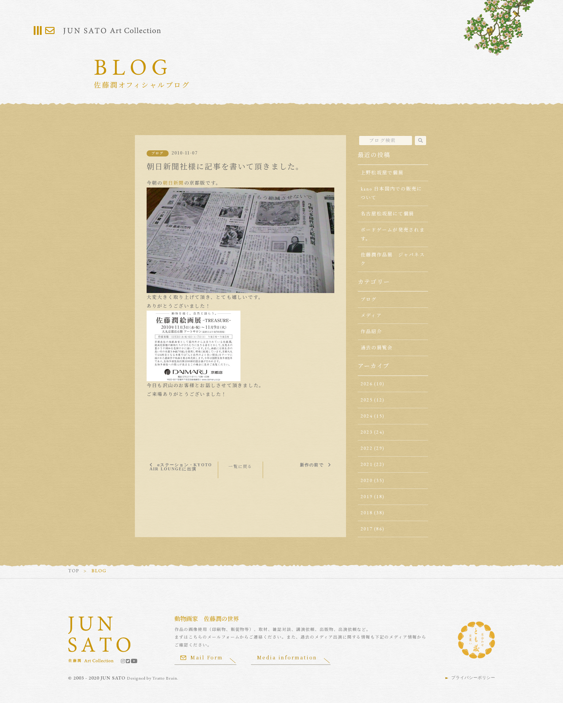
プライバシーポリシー (473, 677)
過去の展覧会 (377, 348)
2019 (367, 496)
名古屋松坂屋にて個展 (387, 214)
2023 (367, 432)
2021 (367, 464)
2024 (367, 416)
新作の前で (312, 465)
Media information (287, 657)
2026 (367, 384)
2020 (367, 480)
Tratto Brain (164, 678)
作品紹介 (371, 331)
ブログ (157, 153)
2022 (367, 448)
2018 (367, 513)
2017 (367, 529)
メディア (371, 315)
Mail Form (206, 657)
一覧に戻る (240, 466)
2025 (367, 400)
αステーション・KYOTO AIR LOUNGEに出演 (181, 467)
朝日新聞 (173, 183)
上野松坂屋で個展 (382, 173)
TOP (73, 571)
